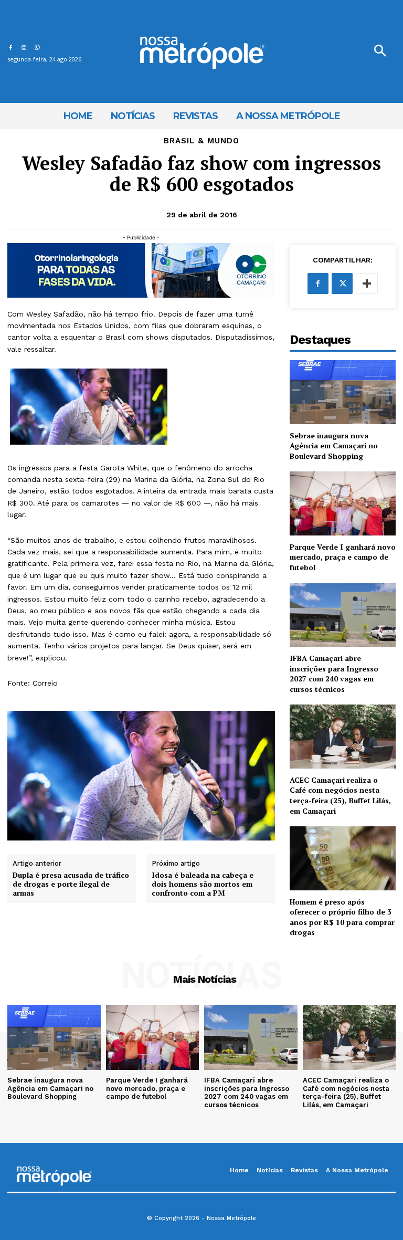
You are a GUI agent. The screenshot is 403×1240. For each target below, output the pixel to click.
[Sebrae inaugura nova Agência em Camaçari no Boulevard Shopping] (343, 392)
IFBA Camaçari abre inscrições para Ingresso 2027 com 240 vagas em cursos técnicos (334, 673)
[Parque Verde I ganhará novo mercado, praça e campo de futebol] (343, 503)
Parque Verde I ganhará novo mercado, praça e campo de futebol (343, 557)
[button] (380, 51)
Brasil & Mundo (201, 141)
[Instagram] (23, 46)
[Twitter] (342, 283)
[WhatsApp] (37, 46)
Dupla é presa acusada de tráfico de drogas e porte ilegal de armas (71, 884)
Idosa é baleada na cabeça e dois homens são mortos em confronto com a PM (202, 884)
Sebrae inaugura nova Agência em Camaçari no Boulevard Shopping (334, 445)
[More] (367, 283)
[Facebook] (10, 46)
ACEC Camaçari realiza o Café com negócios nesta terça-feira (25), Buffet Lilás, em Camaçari (340, 795)
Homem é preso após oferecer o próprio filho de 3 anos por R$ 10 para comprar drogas (342, 917)
